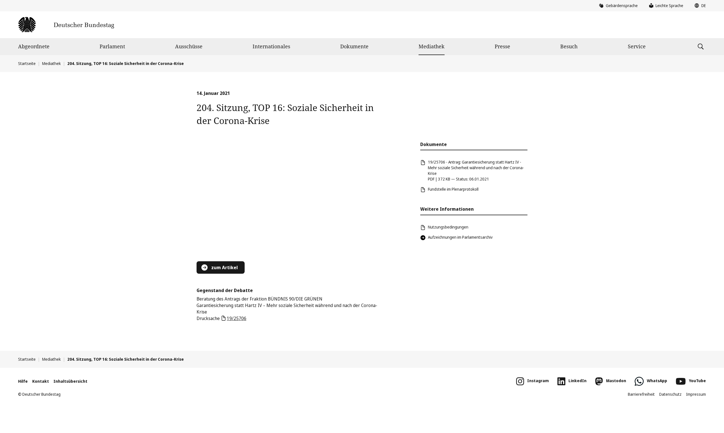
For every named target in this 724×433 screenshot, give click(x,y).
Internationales (271, 46)
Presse (502, 46)
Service (637, 46)
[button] (699, 5)
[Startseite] (66, 24)
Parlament (112, 46)
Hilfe (23, 381)
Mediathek (432, 46)
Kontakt (40, 381)
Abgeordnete (33, 46)
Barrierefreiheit (641, 394)
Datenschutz (670, 394)
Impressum (696, 394)
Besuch (569, 46)
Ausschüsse (188, 46)
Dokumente (354, 46)
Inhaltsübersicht (70, 381)
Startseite (27, 63)
